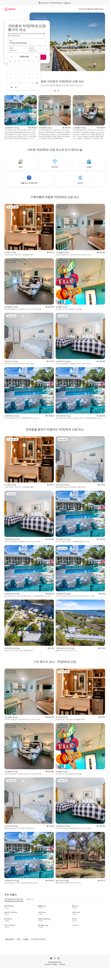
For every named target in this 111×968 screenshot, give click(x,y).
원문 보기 (67, 3)
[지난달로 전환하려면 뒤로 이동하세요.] (11, 56)
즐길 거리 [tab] (30, 899)
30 (11, 87)
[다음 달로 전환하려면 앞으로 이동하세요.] (36, 56)
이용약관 (62, 964)
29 (37, 83)
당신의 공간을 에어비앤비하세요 (91, 9)
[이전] (51, 91)
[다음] (58, 91)
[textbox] (17, 50)
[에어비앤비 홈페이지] (9, 9)
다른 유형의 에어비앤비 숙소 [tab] (14, 899)
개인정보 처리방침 (50, 964)
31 (15, 87)
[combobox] (27, 43)
